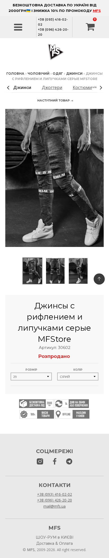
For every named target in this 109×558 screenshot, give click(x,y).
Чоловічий (38, 74)
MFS (97, 10)
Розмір (31, 369)
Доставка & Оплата (54, 543)
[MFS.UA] (69, 462)
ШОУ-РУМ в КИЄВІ (55, 537)
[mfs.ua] (40, 462)
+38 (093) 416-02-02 (54, 494)
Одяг (58, 74)
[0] (91, 27)
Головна (15, 74)
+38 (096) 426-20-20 (54, 500)
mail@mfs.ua (54, 506)
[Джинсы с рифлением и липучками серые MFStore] (32, 271)
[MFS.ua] (55, 462)
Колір (78, 369)
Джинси (74, 74)
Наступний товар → (55, 100)
